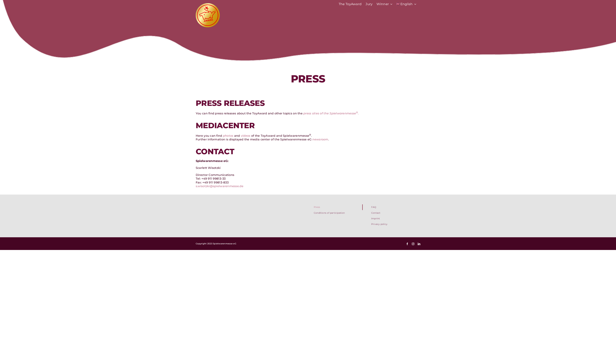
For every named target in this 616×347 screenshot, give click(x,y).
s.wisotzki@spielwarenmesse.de (219, 186)
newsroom (320, 139)
